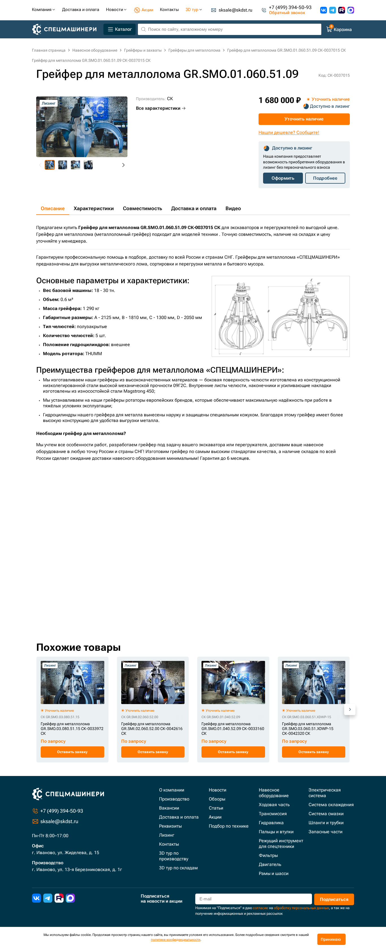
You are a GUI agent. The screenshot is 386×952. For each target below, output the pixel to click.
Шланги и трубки (326, 822)
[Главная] (66, 29)
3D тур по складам (178, 867)
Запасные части (325, 831)
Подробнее (325, 178)
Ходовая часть (274, 804)
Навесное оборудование (274, 792)
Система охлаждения (331, 804)
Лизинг (166, 835)
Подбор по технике (229, 826)
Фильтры (268, 855)
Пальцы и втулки (276, 831)
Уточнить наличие (304, 119)
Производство (174, 799)
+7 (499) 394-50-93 (290, 7)
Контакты (169, 844)
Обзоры (217, 799)
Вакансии (169, 808)
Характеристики (94, 208)
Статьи (216, 808)
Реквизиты (170, 826)
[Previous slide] (40, 165)
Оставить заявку (72, 752)
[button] (50, 165)
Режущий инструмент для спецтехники (281, 843)
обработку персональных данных (301, 908)
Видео (233, 208)
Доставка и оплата (193, 208)
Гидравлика (271, 822)
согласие (260, 908)
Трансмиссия (273, 813)
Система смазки (326, 813)
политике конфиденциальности (175, 940)
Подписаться (334, 899)
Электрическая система (325, 792)
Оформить (283, 178)
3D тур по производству (173, 855)
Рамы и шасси (274, 873)
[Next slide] (123, 165)
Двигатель (270, 864)
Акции (215, 817)
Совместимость (142, 208)
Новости (217, 790)
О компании (171, 790)
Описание (53, 208)
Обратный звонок (287, 12)
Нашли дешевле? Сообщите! (289, 132)
